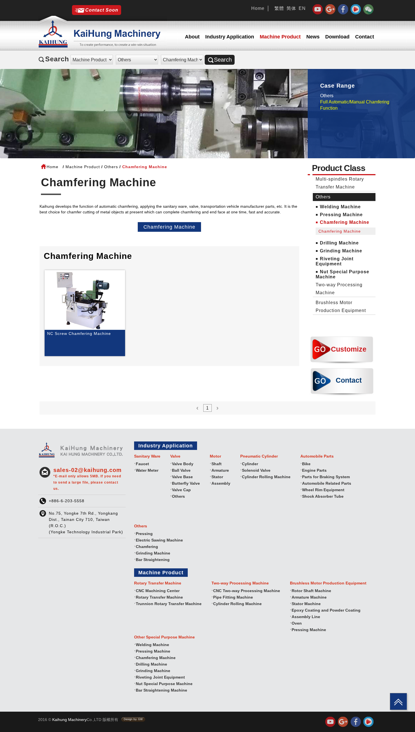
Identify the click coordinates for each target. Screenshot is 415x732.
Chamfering (147, 546)
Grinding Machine (341, 250)
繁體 (279, 8)
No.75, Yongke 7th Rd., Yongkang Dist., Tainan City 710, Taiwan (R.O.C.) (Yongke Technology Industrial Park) (86, 522)
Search (223, 60)
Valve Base (182, 477)
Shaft (216, 464)
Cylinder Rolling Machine (266, 477)
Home (258, 8)
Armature (220, 470)
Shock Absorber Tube (323, 496)
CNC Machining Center (158, 590)
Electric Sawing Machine (159, 540)
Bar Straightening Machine (161, 690)
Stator (217, 477)
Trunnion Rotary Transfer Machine (169, 603)
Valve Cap (181, 490)
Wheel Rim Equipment (323, 490)
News (313, 37)
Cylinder (250, 464)
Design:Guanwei (133, 719)
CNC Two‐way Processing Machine (246, 590)
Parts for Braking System (326, 477)
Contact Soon (101, 10)
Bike (306, 464)
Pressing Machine (341, 214)
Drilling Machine (339, 243)
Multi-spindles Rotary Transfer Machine (340, 183)
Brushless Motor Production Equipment (341, 306)
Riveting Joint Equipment (334, 261)
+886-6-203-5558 (66, 501)
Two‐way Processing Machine (339, 288)
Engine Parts (314, 470)
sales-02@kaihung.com (87, 479)
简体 (291, 8)
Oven (297, 623)
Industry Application (229, 37)
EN (302, 8)
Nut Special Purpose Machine (164, 683)
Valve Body (182, 464)
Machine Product (280, 37)
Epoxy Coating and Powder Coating (326, 610)
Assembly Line (306, 616)
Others (326, 95)
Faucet (142, 464)
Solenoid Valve (256, 470)
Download (337, 37)
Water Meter (147, 470)
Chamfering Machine (169, 227)
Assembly (220, 483)
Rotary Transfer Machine (159, 597)
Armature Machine (309, 597)
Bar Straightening (153, 559)
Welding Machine (340, 206)
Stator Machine (306, 603)
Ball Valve (181, 470)
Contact (364, 37)
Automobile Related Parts (326, 483)
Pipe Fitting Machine (233, 597)
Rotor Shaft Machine (311, 590)
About (192, 37)
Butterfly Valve (186, 483)
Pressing (144, 533)
